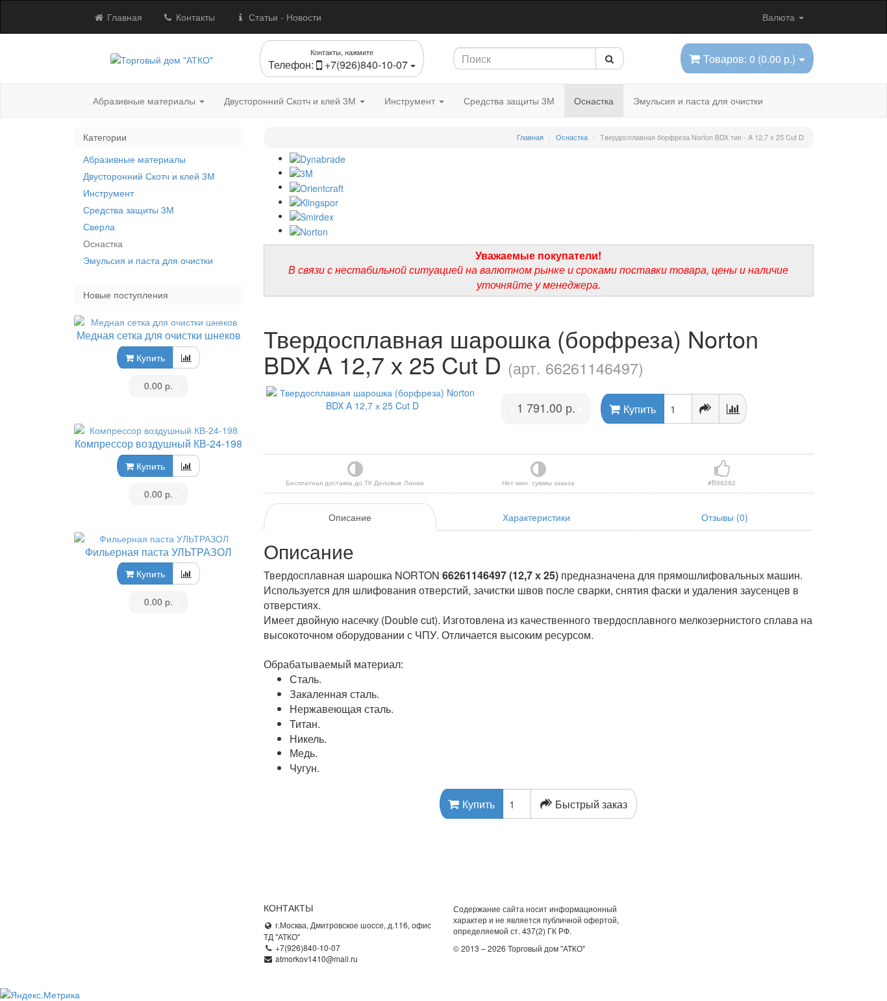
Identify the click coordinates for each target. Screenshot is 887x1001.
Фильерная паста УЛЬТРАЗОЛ (158, 551)
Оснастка (594, 100)
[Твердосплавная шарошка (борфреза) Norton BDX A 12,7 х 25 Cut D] (373, 399)
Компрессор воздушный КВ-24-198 (158, 443)
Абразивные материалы (145, 100)
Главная (123, 16)
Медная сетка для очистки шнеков (159, 335)
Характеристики (536, 517)
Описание (350, 517)
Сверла (99, 226)
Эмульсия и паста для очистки (698, 100)
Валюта (779, 16)
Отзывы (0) (724, 517)
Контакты (194, 16)
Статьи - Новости (283, 16)
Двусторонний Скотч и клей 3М (291, 100)
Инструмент (411, 100)
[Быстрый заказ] (705, 409)
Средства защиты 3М (509, 100)
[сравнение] (186, 357)
